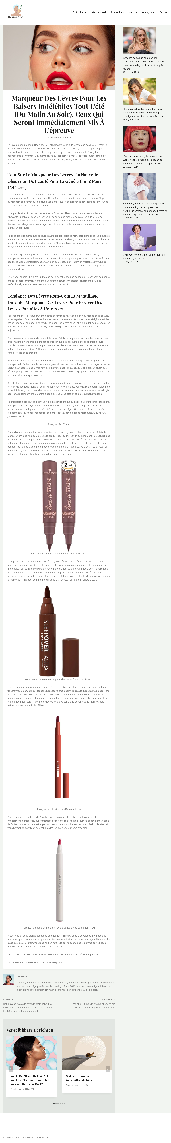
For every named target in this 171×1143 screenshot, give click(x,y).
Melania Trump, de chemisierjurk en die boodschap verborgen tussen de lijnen (94, 1003)
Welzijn (133, 12)
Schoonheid (117, 12)
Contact (164, 12)
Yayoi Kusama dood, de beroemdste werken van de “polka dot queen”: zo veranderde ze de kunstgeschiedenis (143, 160)
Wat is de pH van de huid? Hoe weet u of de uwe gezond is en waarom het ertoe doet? (31, 1080)
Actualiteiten (80, 12)
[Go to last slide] (11, 1069)
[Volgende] (108, 1069)
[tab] (54, 1103)
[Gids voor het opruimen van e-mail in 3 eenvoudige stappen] (145, 237)
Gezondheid (99, 12)
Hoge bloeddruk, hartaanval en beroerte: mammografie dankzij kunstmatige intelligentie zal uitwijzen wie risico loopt (144, 113)
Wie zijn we (148, 12)
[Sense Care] (16, 12)
